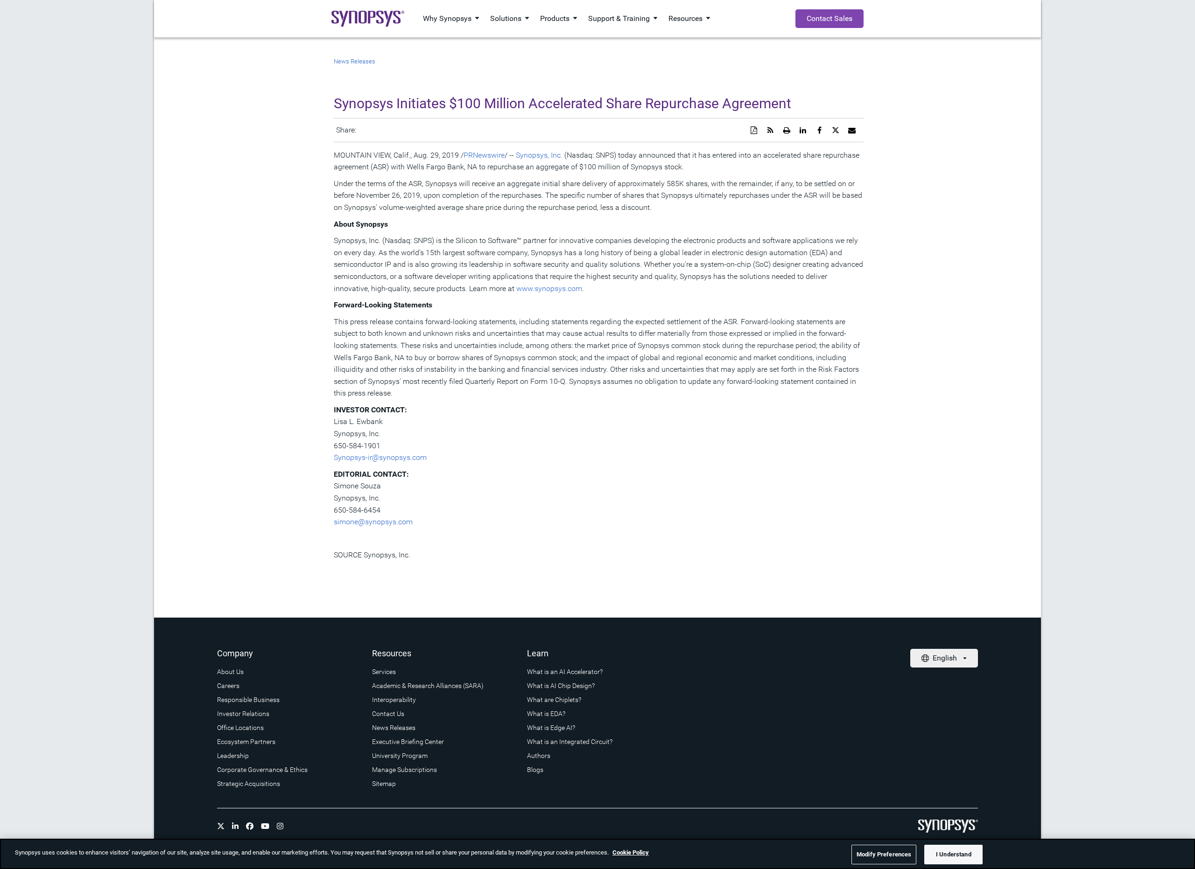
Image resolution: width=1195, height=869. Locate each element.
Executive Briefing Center (408, 741)
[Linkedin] (235, 826)
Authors (538, 755)
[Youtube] (265, 826)
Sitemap (384, 783)
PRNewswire (484, 155)
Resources (685, 18)
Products (554, 18)
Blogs (535, 769)
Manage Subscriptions (404, 769)
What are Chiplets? (554, 699)
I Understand (953, 854)
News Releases (354, 61)
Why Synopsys (447, 18)
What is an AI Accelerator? (565, 671)
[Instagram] (280, 826)
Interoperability (394, 699)
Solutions (505, 18)
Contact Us (388, 713)
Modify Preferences (884, 854)
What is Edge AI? (551, 727)
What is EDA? (546, 713)
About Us (230, 671)
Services (384, 671)
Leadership (233, 755)
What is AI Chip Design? (561, 685)
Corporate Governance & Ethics (262, 769)
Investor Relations (243, 713)
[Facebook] (249, 826)
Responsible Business (248, 699)
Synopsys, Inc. (539, 155)
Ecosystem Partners (246, 741)
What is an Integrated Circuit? (569, 741)
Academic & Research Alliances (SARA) (428, 685)
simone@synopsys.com (373, 521)
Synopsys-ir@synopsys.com (380, 457)
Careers (228, 685)
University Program (400, 755)
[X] (221, 826)
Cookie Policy (630, 852)
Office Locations (240, 727)
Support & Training (619, 18)
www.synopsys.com (549, 288)
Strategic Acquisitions (248, 783)
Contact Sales (829, 18)
